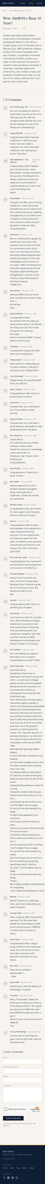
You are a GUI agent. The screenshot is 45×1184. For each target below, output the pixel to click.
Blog (31, 3)
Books (22, 3)
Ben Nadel (14, 481)
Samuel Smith (16, 913)
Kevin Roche (15, 468)
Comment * (7, 1086)
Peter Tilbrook (16, 389)
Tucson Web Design (18, 1031)
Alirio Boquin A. (16, 435)
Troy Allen (14, 995)
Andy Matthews (16, 313)
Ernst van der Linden (19, 557)
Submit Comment (13, 1118)
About (39, 3)
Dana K (13, 521)
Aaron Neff (14, 982)
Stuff (24, 28)
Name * (5, 1058)
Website (6, 1076)
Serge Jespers (16, 360)
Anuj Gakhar (15, 198)
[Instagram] (17, 1178)
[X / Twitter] (4, 1178)
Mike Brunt (14, 234)
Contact (31, 1168)
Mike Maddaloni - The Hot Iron (19, 160)
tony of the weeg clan (19, 107)
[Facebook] (13, 1178)
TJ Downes (14, 346)
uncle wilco (14, 402)
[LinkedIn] (8, 1178)
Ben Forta (8, 3)
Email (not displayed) (10, 1067)
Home (5, 1168)
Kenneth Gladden (17, 574)
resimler (13, 600)
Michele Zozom (16, 504)
